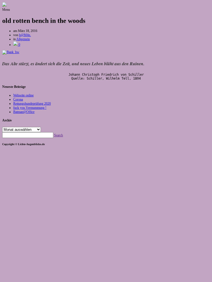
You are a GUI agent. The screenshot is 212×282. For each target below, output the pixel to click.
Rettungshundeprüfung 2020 (32, 103)
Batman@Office (24, 112)
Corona (18, 99)
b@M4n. (25, 35)
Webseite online (23, 95)
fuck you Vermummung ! (29, 108)
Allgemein (23, 39)
